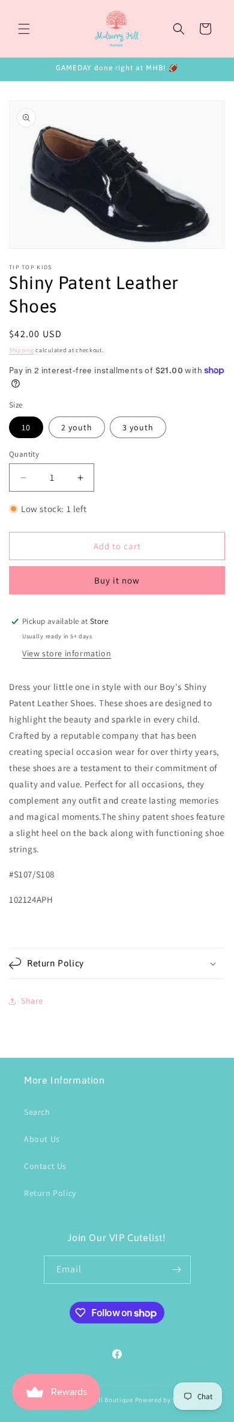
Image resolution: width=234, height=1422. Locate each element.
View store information (66, 653)
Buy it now (117, 580)
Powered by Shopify (166, 1400)
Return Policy (50, 1193)
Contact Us (45, 1166)
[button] (24, 29)
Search (37, 1111)
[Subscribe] (177, 1270)
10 (26, 427)
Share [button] (32, 1000)
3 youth (138, 427)
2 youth (76, 427)
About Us (42, 1139)
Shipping (21, 350)
